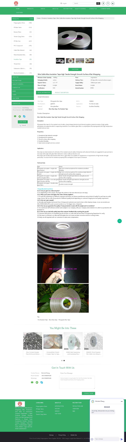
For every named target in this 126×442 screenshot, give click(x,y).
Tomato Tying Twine (23, 36)
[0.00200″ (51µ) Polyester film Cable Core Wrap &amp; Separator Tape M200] (93, 341)
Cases (14, 94)
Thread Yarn (23, 64)
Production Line (78, 406)
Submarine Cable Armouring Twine (23, 68)
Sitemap (51, 435)
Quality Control (80, 8)
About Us (55, 8)
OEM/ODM (76, 408)
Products (30, 8)
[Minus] (122, 401)
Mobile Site (74, 435)
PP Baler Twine (23, 27)
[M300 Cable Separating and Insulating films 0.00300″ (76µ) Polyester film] (73, 341)
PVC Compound (23, 45)
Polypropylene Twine (23, 23)
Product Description (61, 92)
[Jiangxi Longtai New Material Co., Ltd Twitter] (108, 3)
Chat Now (19, 12)
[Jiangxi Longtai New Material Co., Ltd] (15, 116)
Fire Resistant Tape (43, 319)
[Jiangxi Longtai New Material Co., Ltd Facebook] (103, 3)
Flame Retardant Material (23, 54)
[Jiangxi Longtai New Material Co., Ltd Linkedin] (112, 3)
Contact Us (93, 8)
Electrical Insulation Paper (23, 73)
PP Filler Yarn (23, 41)
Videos (43, 8)
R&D (74, 411)
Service (57, 411)
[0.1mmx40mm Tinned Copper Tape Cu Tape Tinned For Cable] (52, 341)
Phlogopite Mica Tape (64, 319)
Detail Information (44, 92)
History (57, 408)
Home (18, 8)
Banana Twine (23, 32)
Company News (105, 8)
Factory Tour (67, 8)
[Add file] (92, 439)
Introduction (59, 406)
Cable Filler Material (23, 50)
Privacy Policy (62, 435)
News (14, 91)
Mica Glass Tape (53, 319)
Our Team (58, 413)
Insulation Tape (23, 59)
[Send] (121, 439)
